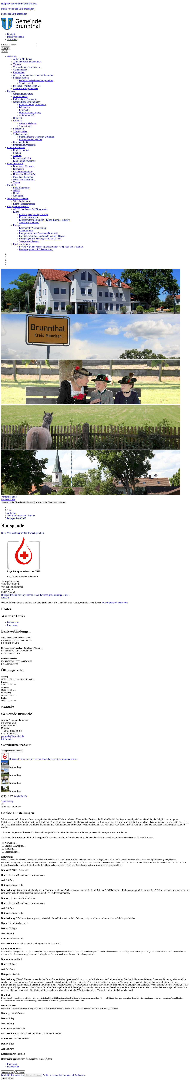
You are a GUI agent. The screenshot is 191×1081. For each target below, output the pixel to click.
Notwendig (10, 843)
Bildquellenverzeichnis (12, 751)
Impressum (12, 625)
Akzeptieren (7, 1072)
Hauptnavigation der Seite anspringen (19, 3)
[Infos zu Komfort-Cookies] (14, 849)
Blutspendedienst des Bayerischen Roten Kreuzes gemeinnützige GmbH (35, 595)
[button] (11, 56)
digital (21, 796)
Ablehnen (20, 1072)
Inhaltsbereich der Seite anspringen (17, 8)
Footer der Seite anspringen (14, 14)
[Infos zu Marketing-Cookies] (24, 846)
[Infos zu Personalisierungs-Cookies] (19, 852)
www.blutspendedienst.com (114, 602)
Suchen (4, 44)
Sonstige (5, 597)
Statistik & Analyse (14, 846)
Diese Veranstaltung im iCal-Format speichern (22, 533)
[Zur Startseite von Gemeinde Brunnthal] (22, 29)
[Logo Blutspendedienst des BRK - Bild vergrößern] (23, 568)
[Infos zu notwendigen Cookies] (17, 843)
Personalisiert (11, 851)
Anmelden (12, 39)
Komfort (9, 849)
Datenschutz (13, 622)
